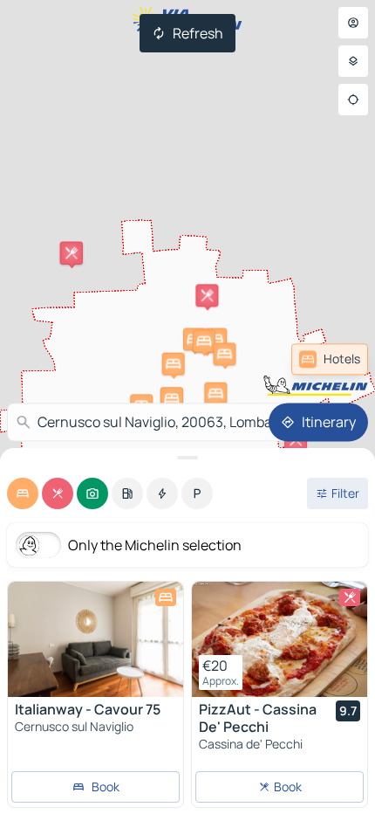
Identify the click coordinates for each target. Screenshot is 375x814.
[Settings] (353, 61)
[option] (22, 493)
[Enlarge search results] (187, 457)
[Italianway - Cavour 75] (95, 639)
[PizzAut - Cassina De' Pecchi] (279, 639)
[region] (95, 639)
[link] (329, 359)
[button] (215, 394)
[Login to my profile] (353, 22)
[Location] (353, 99)
